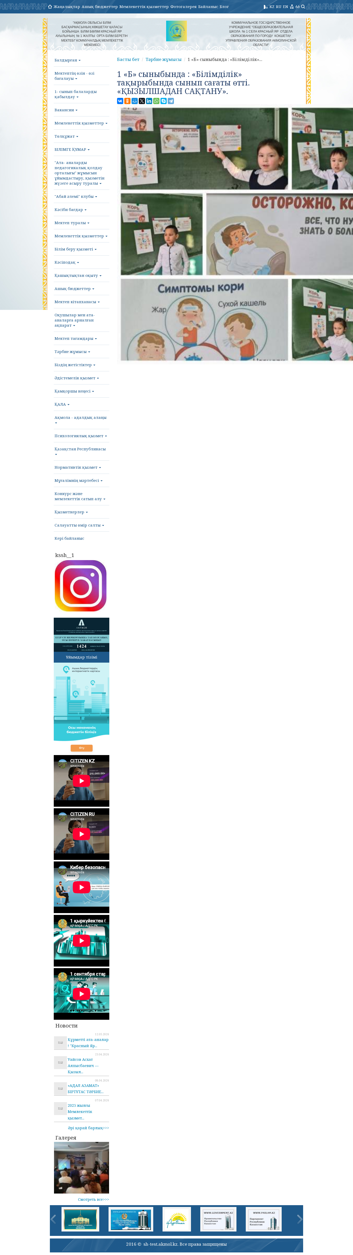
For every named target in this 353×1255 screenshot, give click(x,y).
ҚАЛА (61, 404)
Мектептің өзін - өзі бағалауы (74, 75)
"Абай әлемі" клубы (75, 196)
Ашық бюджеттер (100, 6)
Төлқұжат (65, 136)
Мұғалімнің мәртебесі (77, 480)
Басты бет (128, 59)
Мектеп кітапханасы (76, 301)
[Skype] (163, 101)
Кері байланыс (69, 538)
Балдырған (66, 59)
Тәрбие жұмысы (71, 351)
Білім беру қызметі (74, 249)
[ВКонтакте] (120, 101)
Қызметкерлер (70, 511)
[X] (142, 101)
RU (278, 6)
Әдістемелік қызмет (75, 377)
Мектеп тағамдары (74, 338)
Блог (224, 6)
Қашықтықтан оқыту (77, 275)
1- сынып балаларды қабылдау (76, 94)
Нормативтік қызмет (76, 467)
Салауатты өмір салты (78, 525)
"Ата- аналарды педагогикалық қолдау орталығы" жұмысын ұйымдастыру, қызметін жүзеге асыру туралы (79, 173)
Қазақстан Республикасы (80, 448)
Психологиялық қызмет (79, 435)
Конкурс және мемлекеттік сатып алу (79, 496)
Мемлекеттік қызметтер (144, 6)
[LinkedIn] (149, 101)
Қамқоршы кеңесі (73, 391)
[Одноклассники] (127, 101)
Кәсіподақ (65, 262)
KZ (272, 6)
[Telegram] (171, 101)
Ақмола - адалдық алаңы (80, 417)
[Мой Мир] (135, 101)
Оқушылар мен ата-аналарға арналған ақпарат (75, 320)
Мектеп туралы (71, 222)
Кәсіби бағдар (69, 209)
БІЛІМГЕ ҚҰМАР (71, 149)
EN (285, 6)
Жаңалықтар (66, 6)
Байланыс (208, 6)
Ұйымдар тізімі (81, 657)
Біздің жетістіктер (74, 364)
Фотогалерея (183, 6)
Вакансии (65, 109)
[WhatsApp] (156, 101)
